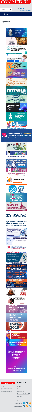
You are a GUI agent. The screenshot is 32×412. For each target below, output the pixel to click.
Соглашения (20, 391)
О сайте (19, 386)
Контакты (19, 396)
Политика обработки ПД (23, 394)
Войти (22, 8)
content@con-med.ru (6, 391)
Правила (19, 389)
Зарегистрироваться (25, 10)
